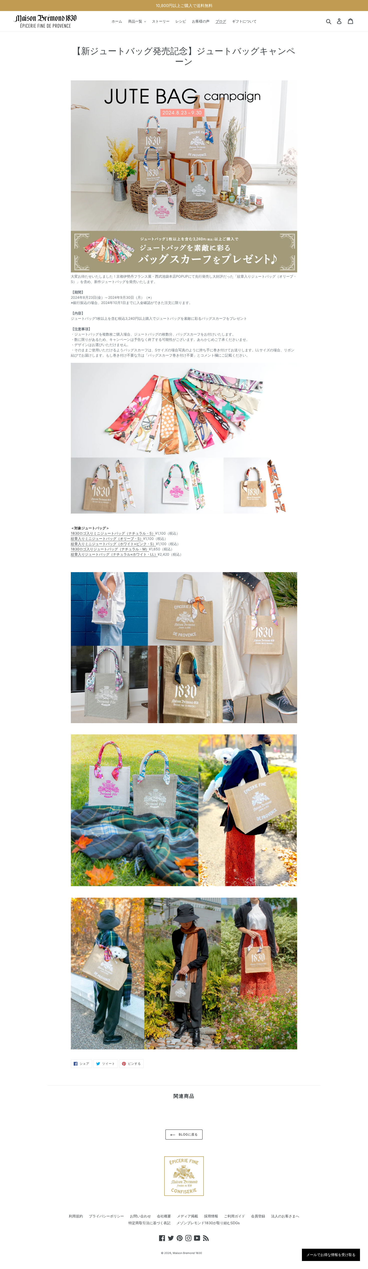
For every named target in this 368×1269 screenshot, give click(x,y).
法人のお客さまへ (285, 1216)
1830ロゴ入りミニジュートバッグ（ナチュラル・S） (113, 533)
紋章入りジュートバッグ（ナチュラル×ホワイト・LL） (114, 554)
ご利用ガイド (234, 1216)
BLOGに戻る (188, 1134)
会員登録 (258, 1216)
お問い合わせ (140, 1216)
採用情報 (211, 1216)
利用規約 (76, 1216)
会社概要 (164, 1216)
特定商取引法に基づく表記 (149, 1223)
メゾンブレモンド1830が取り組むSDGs (208, 1223)
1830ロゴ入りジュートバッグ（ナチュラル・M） (110, 549)
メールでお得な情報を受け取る (330, 1254)
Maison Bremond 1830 (187, 1253)
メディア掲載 (187, 1216)
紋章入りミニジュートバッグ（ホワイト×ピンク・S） (113, 544)
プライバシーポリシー (106, 1216)
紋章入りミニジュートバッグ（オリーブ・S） (107, 538)
